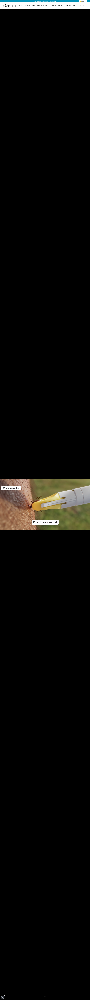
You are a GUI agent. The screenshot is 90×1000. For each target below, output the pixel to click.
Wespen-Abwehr (42, 5)
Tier (33, 5)
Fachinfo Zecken (71, 5)
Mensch (27, 5)
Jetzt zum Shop (53, 1)
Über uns (53, 5)
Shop (20, 5)
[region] (45, 504)
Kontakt (60, 5)
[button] (83, 1)
